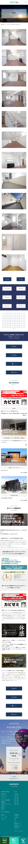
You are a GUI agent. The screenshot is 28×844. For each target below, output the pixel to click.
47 (12, 320)
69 (17, 323)
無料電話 (15, 355)
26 (10, 316)
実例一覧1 (21, 306)
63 (3, 323)
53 (3, 322)
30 (19, 316)
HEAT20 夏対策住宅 (5, 812)
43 (3, 320)
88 (14, 327)
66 (10, 323)
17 (12, 315)
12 (24, 313)
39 (17, 318)
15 (7, 315)
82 (24, 325)
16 (10, 315)
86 (10, 327)
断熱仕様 (3, 808)
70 (19, 323)
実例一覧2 (7, 306)
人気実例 (16, 794)
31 (21, 316)
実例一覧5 (21, 288)
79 (17, 325)
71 (21, 323)
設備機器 (3, 802)
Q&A (15, 819)
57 (12, 322)
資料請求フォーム (18, 825)
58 (14, 322)
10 (19, 313)
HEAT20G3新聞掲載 (5, 800)
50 (19, 320)
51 (21, 320)
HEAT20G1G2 (4, 796)
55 (7, 322)
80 (19, 325)
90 (19, 327)
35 (7, 318)
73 (3, 325)
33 (3, 318)
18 (14, 315)
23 (3, 316)
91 (21, 327)
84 (5, 327)
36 (10, 318)
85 (7, 327)
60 (19, 322)
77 (12, 325)
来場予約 (15, 372)
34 (5, 318)
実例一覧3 (21, 297)
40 (19, 318)
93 (13, 328)
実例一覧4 (7, 297)
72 (24, 323)
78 (14, 325)
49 (17, 320)
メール (14, 363)
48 (14, 320)
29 (17, 316)
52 (24, 320)
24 (5, 316)
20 (19, 315)
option (2, 810)
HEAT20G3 (3, 798)
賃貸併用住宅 (17, 827)
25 (7, 316)
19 (17, 315)
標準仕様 (3, 806)
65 (7, 323)
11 (21, 313)
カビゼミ (3, 819)
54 (5, 322)
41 (21, 318)
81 (21, 325)
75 (7, 325)
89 (17, 327)
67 (12, 323)
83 (3, 327)
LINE (15, 821)
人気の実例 (7, 288)
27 (12, 316)
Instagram (14, 776)
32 (24, 316)
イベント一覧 (4, 817)
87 (12, 327)
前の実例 (7, 279)
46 (10, 320)
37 (12, 318)
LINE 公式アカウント (14, 778)
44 (5, 320)
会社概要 (16, 817)
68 (14, 323)
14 (5, 315)
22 (24, 315)
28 (14, 316)
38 (14, 318)
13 (3, 315)
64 (5, 323)
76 (10, 325)
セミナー (20, 547)
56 (10, 322)
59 (17, 322)
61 (21, 322)
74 (5, 325)
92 (24, 327)
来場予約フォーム (18, 823)
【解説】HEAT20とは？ (6, 804)
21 (21, 315)
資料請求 (15, 346)
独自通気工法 (4, 794)
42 (24, 318)
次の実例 (21, 279)
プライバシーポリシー (19, 831)
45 (7, 320)
